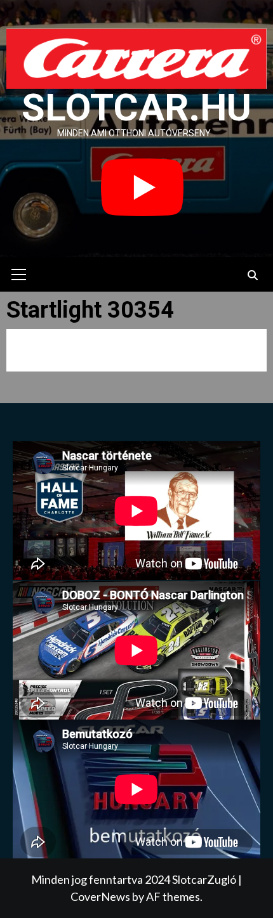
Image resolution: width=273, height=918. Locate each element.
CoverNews (100, 896)
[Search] (252, 276)
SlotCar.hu (136, 107)
